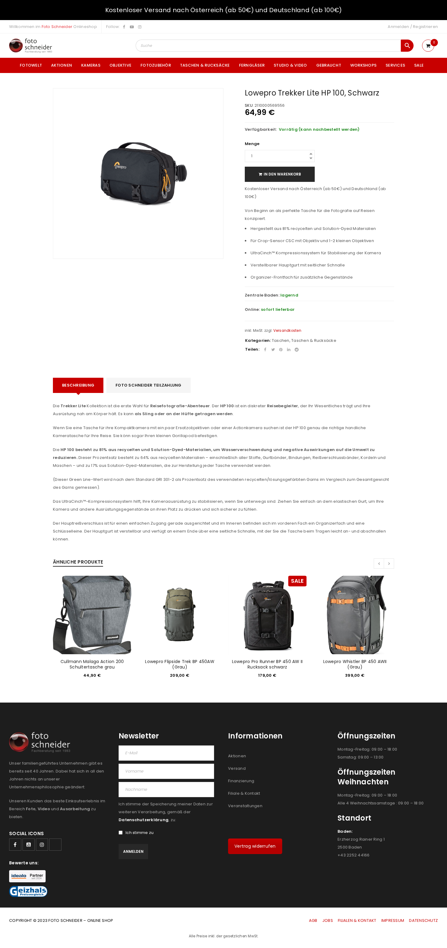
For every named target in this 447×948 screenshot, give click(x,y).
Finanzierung (241, 781)
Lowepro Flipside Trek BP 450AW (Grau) (179, 664)
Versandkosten (287, 330)
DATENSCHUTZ (423, 920)
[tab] (78, 385)
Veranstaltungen (245, 806)
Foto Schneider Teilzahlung (149, 385)
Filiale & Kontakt (244, 793)
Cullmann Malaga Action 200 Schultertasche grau (92, 664)
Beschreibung (78, 385)
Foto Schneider (57, 27)
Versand (237, 768)
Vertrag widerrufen (255, 846)
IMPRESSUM (392, 920)
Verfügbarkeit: (261, 129)
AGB (313, 920)
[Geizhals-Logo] (28, 891)
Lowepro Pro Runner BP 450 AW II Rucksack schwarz (267, 664)
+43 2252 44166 (354, 855)
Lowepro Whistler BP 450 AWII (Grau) (355, 664)
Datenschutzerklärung (143, 820)
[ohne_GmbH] (41, 742)
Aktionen (237, 756)
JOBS (327, 920)
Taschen (280, 340)
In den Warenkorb (282, 174)
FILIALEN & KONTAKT (357, 920)
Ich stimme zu (140, 832)
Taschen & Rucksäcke (313, 340)
